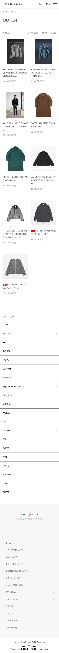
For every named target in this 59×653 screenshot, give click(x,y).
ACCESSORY (8, 474)
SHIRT (6, 421)
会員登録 (9, 606)
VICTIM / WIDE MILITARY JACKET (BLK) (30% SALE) (43, 180)
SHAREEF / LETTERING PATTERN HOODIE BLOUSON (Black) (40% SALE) (15, 234)
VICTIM (6, 324)
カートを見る (11, 620)
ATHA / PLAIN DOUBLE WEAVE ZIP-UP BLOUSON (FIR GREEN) (43, 72)
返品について (11, 557)
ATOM (13, 592)
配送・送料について (14, 549)
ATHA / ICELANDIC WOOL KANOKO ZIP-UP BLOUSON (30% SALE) (15, 72)
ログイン (9, 613)
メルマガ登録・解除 (14, 585)
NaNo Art (7, 377)
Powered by (15, 649)
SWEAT (6, 448)
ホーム (5, 11)
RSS (7, 592)
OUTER (13, 11)
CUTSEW (7, 430)
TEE (4, 439)
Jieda (5, 342)
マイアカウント (12, 599)
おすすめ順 (33, 32)
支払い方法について (14, 564)
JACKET (6, 412)
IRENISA (6, 351)
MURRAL (7, 404)
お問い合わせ (11, 627)
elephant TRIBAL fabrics (13, 386)
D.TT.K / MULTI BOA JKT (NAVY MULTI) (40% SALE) (15, 126)
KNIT (5, 457)
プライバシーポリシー (15, 578)
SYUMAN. (7, 368)
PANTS (6, 465)
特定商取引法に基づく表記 (17, 571)
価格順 (44, 32)
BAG (5, 483)
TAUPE (6, 359)
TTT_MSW (7, 395)
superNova (7, 333)
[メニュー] (55, 4)
